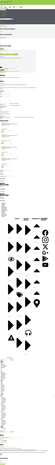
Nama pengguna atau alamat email (5, 437)
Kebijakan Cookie (37, 450)
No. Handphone (2, 104)
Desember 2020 (3, 214)
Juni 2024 (2, 205)
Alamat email (2, 446)
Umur (0, 94)
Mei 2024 (2, 206)
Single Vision (6, 24)
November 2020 (3, 215)
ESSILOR (4, 24)
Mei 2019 (2, 216)
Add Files (1, 117)
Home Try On (2, 86)
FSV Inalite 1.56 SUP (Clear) (4, 152)
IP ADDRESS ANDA (2, 90)
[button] (7, 68)
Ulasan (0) (1, 78)
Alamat (1, 96)
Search (1, 171)
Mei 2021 (2, 212)
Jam (1, 108)
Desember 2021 (3, 209)
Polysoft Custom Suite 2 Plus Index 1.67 (6, 140)
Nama (1, 92)
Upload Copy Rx (2, 116)
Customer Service (3, 9)
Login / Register (3, 22)
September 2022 (3, 207)
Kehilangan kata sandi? (3, 442)
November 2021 (3, 210)
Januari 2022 (3, 208)
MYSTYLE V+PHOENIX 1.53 (4, 163)
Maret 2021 (2, 213)
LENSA (5, 71)
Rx (0, 110)
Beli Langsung (2, 70)
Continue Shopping (2, 464)
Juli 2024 (2, 204)
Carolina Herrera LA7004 (4, 184)
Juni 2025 (2, 203)
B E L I (1, 67)
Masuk (5, 440)
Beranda (1, 24)
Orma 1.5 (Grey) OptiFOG (9, 54)
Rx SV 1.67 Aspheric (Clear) (4, 128)
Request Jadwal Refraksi (3, 106)
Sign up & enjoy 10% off (3, 0)
